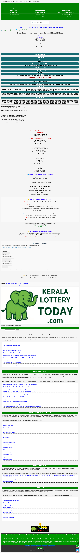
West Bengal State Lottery (8, 447)
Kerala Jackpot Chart (66, 10)
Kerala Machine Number (40, 8)
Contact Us (45, 545)
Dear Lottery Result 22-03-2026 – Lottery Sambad (12, 352)
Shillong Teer (66, 18)
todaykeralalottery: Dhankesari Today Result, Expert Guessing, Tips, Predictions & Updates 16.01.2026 (21, 389)
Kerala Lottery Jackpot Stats (8, 512)
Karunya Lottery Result (54, 534)
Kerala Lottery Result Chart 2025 (9, 430)
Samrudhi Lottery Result (29, 475)
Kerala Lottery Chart (6, 437)
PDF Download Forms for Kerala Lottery (10, 519)
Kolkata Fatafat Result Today (8, 481)
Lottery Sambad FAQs (7, 505)
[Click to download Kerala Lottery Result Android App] (40, 529)
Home (14, 3)
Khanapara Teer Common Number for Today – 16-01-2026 (13, 396)
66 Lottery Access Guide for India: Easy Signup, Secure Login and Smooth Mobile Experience (20, 384)
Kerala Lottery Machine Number (9, 442)
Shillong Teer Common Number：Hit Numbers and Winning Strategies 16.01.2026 (18, 394)
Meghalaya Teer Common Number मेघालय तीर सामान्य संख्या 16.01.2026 (15, 401)
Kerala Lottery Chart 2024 (66, 16)
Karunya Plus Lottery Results (38, 475)
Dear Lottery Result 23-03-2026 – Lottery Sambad (12, 345)
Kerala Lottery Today (24, 29)
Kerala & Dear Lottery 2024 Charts (9, 444)
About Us (27, 545)
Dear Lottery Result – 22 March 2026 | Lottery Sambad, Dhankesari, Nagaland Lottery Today (19, 355)
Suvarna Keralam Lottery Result (69, 475)
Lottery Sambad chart (40, 14)
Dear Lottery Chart (13, 10)
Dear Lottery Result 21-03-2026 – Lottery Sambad (12, 362)
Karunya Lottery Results (60, 475)
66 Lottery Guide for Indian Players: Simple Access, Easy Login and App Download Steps (19, 386)
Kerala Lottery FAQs (6, 497)
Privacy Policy (51, 545)
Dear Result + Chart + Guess (8, 425)
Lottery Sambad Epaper (40, 10)
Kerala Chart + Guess (7, 422)
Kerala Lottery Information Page (6, 126)
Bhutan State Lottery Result (8, 452)
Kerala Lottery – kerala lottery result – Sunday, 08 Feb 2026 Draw (40, 27)
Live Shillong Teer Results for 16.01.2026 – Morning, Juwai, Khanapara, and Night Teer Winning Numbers (22, 406)
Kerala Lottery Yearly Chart (66, 14)
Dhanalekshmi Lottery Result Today (50, 475)
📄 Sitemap (40, 548)
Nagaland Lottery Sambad (8, 457)
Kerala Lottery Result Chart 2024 (9, 432)
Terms (33, 545)
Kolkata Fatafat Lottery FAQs (8, 507)
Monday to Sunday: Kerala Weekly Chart (66, 12)
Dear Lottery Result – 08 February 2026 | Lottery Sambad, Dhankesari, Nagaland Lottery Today (20, 285)
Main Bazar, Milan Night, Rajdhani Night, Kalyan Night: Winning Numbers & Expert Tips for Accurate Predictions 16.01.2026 (25, 404)
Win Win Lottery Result (13, 534)
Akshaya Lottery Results (62, 534)
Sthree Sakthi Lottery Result (21, 534)
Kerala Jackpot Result (9, 30)
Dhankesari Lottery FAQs (7, 510)
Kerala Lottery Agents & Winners (9, 517)
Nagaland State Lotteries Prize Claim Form (11, 500)
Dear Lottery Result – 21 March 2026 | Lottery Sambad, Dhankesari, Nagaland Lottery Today (19, 357)
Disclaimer (38, 545)
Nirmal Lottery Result (47, 534)
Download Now (40, 532)
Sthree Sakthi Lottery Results (20, 475)
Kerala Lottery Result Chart (66, 8)
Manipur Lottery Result (7, 454)
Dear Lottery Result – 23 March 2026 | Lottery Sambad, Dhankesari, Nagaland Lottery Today (19, 347)
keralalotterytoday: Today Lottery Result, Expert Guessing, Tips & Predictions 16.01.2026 (19, 391)
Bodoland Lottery (6, 449)
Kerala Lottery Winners (13, 18)
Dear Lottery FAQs (6, 502)
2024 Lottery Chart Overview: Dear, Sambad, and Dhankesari (14, 479)
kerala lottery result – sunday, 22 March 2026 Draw (12, 350)
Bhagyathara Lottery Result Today (8, 475)
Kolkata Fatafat (14, 16)
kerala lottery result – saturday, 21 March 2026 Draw (12, 360)
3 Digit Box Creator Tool (7, 459)
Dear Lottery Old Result (40, 12)
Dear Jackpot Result (17, 30)
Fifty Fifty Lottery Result (30, 534)
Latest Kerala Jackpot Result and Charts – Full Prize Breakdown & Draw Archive (17, 247)
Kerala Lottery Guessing (14, 14)
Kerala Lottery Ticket (40, 18)
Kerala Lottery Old (13, 12)
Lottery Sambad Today (40, 16)
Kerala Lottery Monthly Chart (66, 3)
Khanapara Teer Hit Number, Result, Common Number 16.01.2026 (15, 399)
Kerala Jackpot (40, 3)
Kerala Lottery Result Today (13, 8)
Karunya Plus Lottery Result (38, 534)
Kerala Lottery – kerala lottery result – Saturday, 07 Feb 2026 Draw (16, 283)
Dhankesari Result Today (7, 476)
